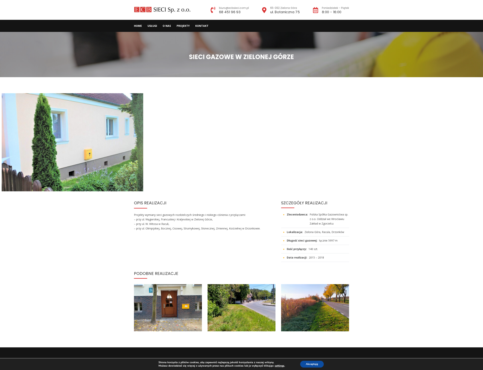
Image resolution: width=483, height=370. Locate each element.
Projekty (183, 26)
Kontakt (201, 26)
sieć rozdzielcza (174, 324)
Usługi (152, 26)
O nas (167, 26)
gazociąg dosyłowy (315, 321)
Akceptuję (312, 364)
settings (279, 366)
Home (138, 26)
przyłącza (157, 324)
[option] (80, 142)
